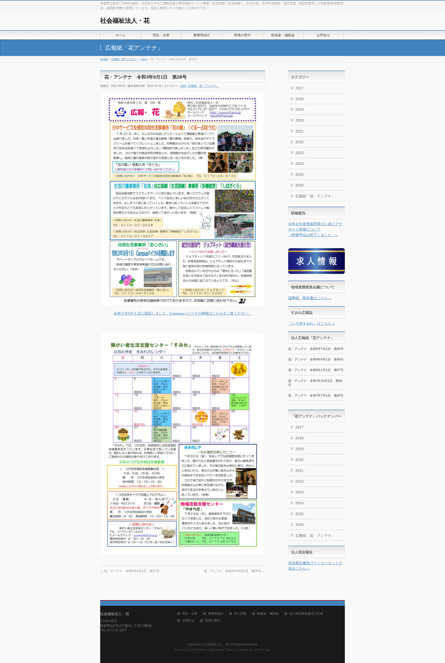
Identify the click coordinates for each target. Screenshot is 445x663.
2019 (299, 109)
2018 (299, 99)
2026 (299, 185)
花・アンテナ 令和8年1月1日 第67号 (316, 370)
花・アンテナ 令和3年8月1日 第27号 (129, 571)
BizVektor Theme (223, 650)
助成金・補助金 (268, 613)
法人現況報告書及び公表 (306, 613)
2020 (299, 120)
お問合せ (188, 620)
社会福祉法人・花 (125, 20)
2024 (299, 164)
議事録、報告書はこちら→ (309, 298)
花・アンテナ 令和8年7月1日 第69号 (316, 349)
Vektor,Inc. (247, 650)
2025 (299, 174)
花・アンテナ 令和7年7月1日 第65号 (316, 395)
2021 (183, 85)
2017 (299, 88)
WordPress (200, 650)
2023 (299, 153)
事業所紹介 (216, 613)
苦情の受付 (212, 620)
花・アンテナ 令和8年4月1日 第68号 (316, 359)
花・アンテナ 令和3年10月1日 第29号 (234, 571)
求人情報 (240, 613)
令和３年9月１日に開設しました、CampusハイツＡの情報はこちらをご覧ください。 (183, 313)
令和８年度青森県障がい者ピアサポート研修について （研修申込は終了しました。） (315, 229)
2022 (299, 142)
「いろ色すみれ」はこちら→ (311, 323)
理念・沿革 (190, 613)
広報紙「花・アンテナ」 (203, 85)
